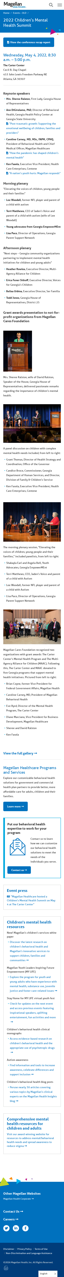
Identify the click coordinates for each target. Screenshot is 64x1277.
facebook (25, 1228)
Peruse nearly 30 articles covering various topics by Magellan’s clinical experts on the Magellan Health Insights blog (33, 1094)
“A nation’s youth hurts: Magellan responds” (35, 173)
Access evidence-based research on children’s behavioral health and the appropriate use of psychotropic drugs (32, 1043)
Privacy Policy (24, 1248)
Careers (9, 1219)
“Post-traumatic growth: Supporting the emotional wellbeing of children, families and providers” (33, 128)
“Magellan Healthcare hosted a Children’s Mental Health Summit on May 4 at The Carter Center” (31, 900)
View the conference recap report (30, 42)
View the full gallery (18, 753)
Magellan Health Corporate (17, 1198)
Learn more (14, 806)
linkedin (16, 1228)
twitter (6, 1228)
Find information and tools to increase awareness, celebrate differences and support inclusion (32, 1069)
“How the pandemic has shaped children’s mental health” (32, 155)
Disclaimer (8, 1248)
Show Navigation (51, 5)
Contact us (17, 870)
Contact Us (11, 1211)
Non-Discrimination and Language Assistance (29, 1253)
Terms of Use (41, 1248)
